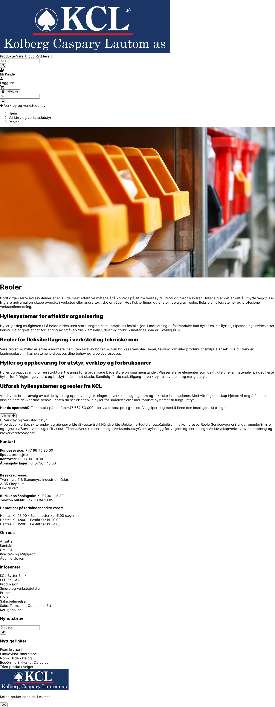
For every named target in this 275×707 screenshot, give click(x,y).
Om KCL (6, 550)
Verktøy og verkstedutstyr (25, 105)
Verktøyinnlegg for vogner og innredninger (174, 429)
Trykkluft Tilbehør (64, 429)
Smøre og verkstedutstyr (20, 588)
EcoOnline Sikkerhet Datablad (24, 662)
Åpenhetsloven (12, 558)
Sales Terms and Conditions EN (25, 605)
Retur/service (10, 610)
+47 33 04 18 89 (39, 500)
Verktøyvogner (23, 433)
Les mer (43, 697)
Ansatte (6, 541)
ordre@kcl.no (23, 454)
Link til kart (9, 488)
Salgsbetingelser (13, 601)
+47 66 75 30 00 (39, 450)
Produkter (8, 56)
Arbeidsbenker (12, 424)
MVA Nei (13, 91)
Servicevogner (222, 424)
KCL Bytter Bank (13, 575)
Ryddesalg (44, 56)
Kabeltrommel (170, 424)
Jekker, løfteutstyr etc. (140, 424)
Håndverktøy (111, 424)
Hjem (13, 113)
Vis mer (6, 415)
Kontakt (6, 545)
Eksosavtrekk (90, 424)
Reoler (206, 424)
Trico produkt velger (16, 667)
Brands (5, 593)
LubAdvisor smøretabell (19, 654)
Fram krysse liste (14, 649)
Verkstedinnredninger (96, 429)
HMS (4, 597)
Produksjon (9, 584)
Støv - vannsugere (35, 429)
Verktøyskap (219, 429)
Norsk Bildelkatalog (16, 658)
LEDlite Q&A (10, 580)
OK (4, 704)
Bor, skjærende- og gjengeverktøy (51, 424)
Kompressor (191, 424)
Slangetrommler (247, 424)
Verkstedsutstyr (126, 429)
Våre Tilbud (26, 56)
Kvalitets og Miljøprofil (18, 554)
